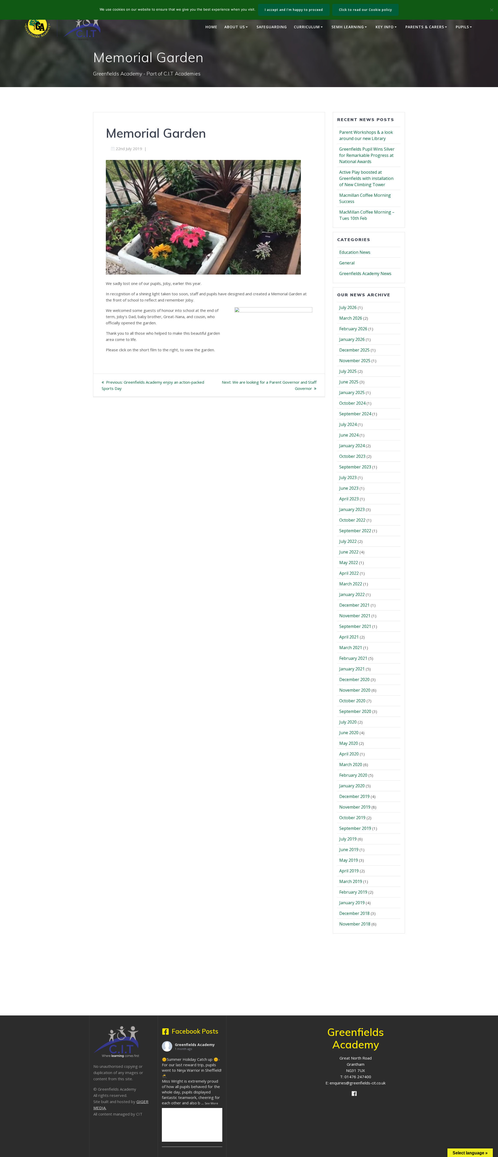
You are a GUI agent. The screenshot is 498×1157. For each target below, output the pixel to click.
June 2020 (348, 732)
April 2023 (349, 499)
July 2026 (348, 307)
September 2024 (355, 414)
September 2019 (355, 828)
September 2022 (355, 531)
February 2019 (353, 892)
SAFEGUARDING (272, 26)
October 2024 (352, 403)
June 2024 (348, 435)
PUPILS (462, 26)
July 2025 (348, 371)
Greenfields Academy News (365, 273)
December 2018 (354, 913)
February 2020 (353, 775)
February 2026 (353, 329)
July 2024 (348, 424)
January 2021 (352, 669)
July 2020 (348, 722)
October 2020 (352, 701)
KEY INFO (385, 26)
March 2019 (350, 881)
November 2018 (354, 924)
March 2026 (350, 318)
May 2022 (348, 562)
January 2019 (352, 903)
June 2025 (348, 382)
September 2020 (355, 711)
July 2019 (348, 839)
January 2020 (352, 786)
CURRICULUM (307, 26)
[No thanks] (491, 9)
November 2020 (354, 690)
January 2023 (352, 509)
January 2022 (352, 594)
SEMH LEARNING (347, 26)
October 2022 (352, 520)
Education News (354, 252)
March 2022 (350, 584)
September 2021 (355, 626)
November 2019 (354, 807)
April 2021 (349, 637)
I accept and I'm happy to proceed (294, 10)
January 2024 (352, 445)
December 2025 (354, 350)
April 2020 (349, 754)
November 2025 (354, 360)
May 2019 (348, 860)
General (347, 263)
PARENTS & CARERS (424, 26)
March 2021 (350, 647)
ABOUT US (234, 26)
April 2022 (349, 573)
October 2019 (352, 818)
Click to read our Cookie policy (365, 10)
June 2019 (348, 849)
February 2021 (353, 658)
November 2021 (354, 616)
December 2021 (354, 605)
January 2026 (352, 339)
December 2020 (354, 679)
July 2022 (348, 541)
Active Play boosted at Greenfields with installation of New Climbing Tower (366, 178)
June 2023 (348, 488)
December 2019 (354, 796)
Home (211, 26)
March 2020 (350, 764)
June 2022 (348, 552)
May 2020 (348, 743)
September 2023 (355, 467)
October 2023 (352, 456)
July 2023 (348, 477)
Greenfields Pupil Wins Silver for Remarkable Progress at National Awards (367, 155)
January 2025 (352, 392)
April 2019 (349, 871)
